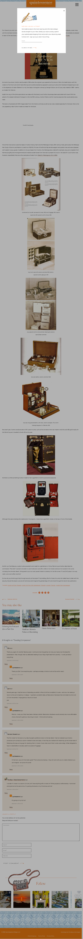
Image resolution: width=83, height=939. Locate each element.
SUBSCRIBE (27, 48)
